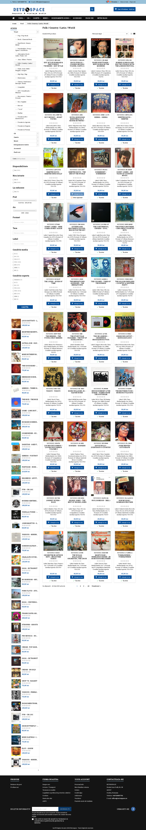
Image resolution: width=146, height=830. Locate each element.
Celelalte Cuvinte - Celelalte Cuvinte (30, 557)
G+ (16, 256)
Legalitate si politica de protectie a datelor (57, 793)
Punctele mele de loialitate (83, 801)
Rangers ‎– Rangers (77, 446)
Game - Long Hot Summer (30, 410)
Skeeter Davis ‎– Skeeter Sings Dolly (53, 173)
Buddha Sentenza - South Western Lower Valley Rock (30, 500)
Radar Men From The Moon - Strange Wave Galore (30, 703)
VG (17, 259)
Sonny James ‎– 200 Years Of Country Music (125, 173)
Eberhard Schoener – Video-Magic (30, 377)
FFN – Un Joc (27, 489)
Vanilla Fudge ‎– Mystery (30, 512)
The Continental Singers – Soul (101, 227)
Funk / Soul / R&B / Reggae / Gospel (22, 69)
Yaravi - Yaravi (53, 391)
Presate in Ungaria (24, 126)
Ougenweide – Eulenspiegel (30, 433)
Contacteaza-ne (115, 779)
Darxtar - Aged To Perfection (30, 444)
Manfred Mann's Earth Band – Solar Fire (30, 332)
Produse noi (14, 787)
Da (17, 170)
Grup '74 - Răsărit (29, 681)
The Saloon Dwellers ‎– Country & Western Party (124, 283)
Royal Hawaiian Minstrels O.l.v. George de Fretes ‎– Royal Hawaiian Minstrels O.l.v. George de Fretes (77, 121)
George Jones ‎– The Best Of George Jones (77, 501)
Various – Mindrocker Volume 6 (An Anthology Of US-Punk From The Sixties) (30, 534)
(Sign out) (133, 2)
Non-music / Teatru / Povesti (23, 97)
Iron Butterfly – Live (30, 726)
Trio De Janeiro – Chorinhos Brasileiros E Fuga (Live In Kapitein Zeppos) (100, 339)
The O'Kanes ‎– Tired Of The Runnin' (101, 282)
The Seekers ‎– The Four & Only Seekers (53, 337)
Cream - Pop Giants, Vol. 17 (30, 647)
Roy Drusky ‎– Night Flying (53, 118)
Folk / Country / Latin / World (23, 64)
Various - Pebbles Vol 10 (30, 692)
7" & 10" (20, 109)
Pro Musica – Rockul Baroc (30, 636)
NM (17, 267)
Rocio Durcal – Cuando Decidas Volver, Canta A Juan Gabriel (77, 65)
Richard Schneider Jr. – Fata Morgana (30, 422)
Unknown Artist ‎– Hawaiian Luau (124, 337)
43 (88, 586)
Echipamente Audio (60, 18)
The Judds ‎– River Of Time (53, 282)
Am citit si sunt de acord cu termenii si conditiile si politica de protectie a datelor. (51, 821)
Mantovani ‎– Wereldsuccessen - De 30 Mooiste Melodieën (101, 557)
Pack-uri (90, 18)
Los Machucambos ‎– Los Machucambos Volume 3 (53, 447)
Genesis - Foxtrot (30, 455)
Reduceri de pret (16, 784)
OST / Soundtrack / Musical (22, 92)
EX (17, 265)
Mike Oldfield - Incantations (30, 737)
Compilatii (21, 87)
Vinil (20, 18)
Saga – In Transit (30, 658)
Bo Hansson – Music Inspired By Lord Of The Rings (30, 579)
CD (28, 18)
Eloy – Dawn (27, 748)
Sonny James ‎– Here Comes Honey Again (53, 227)
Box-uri (20, 105)
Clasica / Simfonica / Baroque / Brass (23, 82)
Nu (17, 182)
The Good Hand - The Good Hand (30, 365)
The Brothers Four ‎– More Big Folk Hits (125, 392)
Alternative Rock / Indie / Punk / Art (22, 55)
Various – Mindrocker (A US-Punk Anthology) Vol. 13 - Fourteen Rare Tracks (30, 759)
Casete (36, 18)
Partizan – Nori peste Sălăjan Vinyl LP (30, 467)
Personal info (79, 784)
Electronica (21, 78)
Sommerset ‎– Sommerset (101, 173)
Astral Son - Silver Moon (30, 343)
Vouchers (78, 798)
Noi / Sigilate (22, 102)
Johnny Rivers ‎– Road (53, 501)
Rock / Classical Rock (25, 39)
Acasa (13, 28)
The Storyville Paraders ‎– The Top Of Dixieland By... (77, 338)
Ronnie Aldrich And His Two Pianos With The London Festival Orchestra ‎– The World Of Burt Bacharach (124, 67)
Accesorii (77, 18)
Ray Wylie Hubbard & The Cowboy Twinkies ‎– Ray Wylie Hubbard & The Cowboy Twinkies (53, 66)
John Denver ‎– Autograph (124, 446)
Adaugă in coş (53, 84)
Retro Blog (102, 18)
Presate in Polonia (24, 130)
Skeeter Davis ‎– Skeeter (125, 118)
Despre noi (46, 784)
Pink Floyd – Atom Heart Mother (30, 590)
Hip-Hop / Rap (22, 74)
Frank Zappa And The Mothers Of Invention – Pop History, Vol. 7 (30, 613)
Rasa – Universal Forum (30, 602)
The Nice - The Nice (30, 399)
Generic (18, 280)
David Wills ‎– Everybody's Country (101, 446)
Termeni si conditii (49, 790)
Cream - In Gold (29, 669)
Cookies (45, 796)
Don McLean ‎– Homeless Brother (124, 501)
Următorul (96, 586)
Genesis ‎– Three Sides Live (30, 388)
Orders (77, 790)
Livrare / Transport (49, 787)
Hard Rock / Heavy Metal (23, 44)
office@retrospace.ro (42, 2)
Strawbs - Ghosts (30, 624)
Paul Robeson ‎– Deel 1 (101, 500)
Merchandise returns (82, 787)
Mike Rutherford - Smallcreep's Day (30, 354)
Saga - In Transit (29, 568)
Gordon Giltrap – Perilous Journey (30, 546)
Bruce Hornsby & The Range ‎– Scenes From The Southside (101, 392)
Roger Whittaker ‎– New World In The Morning (100, 64)
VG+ (17, 262)
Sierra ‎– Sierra (101, 117)
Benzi (45, 18)
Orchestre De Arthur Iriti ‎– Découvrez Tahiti (53, 557)
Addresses (78, 796)
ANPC (45, 801)
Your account (82, 779)
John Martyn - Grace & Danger (30, 523)
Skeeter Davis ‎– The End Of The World (77, 173)
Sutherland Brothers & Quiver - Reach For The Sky (77, 228)
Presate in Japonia (24, 122)
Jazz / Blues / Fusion (25, 59)
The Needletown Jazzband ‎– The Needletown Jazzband (77, 284)
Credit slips (78, 793)
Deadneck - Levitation (30, 478)
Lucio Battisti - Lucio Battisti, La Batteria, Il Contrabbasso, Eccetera (30, 320)
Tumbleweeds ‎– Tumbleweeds (125, 556)
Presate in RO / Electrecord (21, 117)
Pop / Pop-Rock (23, 36)
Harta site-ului (47, 798)
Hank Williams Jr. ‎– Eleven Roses (77, 392)
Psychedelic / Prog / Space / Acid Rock (23, 49)
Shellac (20, 113)
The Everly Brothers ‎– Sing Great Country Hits (124, 228)
